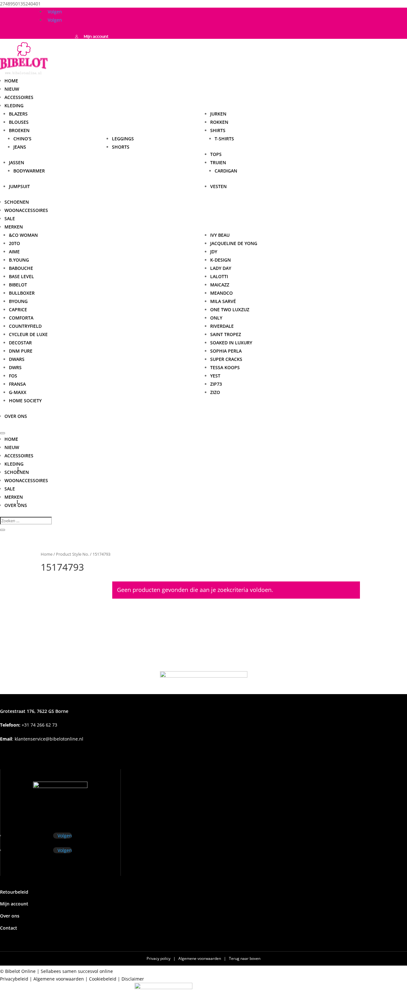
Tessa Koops (225, 367)
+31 (28, 725)
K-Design (220, 260)
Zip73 (216, 384)
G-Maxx (17, 392)
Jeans (19, 147)
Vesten (218, 186)
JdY (213, 252)
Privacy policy (159, 958)
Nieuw (11, 89)
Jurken (218, 114)
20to (14, 243)
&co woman (23, 235)
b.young (19, 260)
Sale (9, 218)
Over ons (15, 416)
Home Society (25, 400)
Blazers (18, 114)
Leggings (123, 139)
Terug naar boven (244, 958)
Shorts (120, 147)
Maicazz (219, 285)
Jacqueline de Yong (233, 243)
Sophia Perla (226, 351)
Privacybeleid (14, 979)
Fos (13, 376)
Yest (215, 376)
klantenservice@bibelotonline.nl (49, 739)
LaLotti (219, 276)
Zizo (215, 392)
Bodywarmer (29, 171)
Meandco (221, 293)
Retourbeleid (14, 892)
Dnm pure (20, 351)
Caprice (18, 309)
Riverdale (222, 326)
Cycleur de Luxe (28, 334)
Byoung (18, 301)
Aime (14, 252)
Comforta (21, 318)
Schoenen (16, 202)
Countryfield (25, 326)
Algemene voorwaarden (200, 958)
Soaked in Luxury (231, 343)
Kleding (14, 105)
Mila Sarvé (223, 301)
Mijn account (14, 904)
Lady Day (220, 268)
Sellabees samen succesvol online (77, 971)
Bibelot (18, 285)
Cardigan (226, 171)
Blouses (19, 122)
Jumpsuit (19, 186)
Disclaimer (132, 979)
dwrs (15, 367)
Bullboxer (22, 293)
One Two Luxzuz (229, 309)
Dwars (16, 359)
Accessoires (18, 97)
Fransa (17, 384)
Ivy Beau (220, 235)
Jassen (16, 162)
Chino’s (22, 139)
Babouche (21, 268)
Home (11, 81)
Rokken (219, 122)
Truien (218, 162)
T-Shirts (224, 139)
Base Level (21, 276)
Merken (13, 497)
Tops (216, 154)
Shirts (217, 130)
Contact (8, 928)
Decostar (20, 343)
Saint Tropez (225, 334)
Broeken (19, 130)
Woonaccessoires (26, 210)
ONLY (216, 318)
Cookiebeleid (102, 979)
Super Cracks (226, 359)
